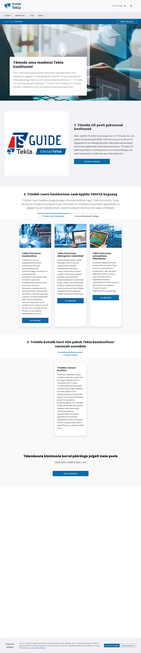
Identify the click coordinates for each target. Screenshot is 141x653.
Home (6, 21)
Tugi (31, 15)
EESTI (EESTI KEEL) (117, 6)
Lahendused (19, 15)
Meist (40, 15)
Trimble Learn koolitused (53, 216)
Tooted (7, 15)
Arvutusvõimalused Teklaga (86, 216)
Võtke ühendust (127, 22)
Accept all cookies (112, 646)
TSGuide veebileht (92, 161)
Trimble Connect (70, 355)
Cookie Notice (40, 648)
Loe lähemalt (35, 320)
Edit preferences (128, 646)
